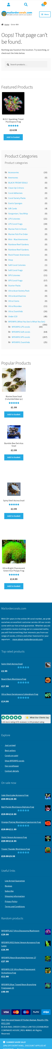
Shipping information (15, 896)
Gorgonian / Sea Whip (18, 213)
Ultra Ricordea (14, 306)
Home (7, 24)
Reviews (8, 886)
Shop (10, 259)
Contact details (12, 771)
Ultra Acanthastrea (17, 296)
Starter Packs (14, 285)
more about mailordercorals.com (27, 639)
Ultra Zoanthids (15, 311)
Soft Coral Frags (15, 270)
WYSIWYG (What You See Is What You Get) (26, 321)
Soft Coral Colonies (17, 265)
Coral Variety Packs (17, 198)
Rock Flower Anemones (19, 254)
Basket (40, 2)
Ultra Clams (13, 301)
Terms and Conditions (15, 906)
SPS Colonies (14, 275)
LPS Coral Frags (15, 224)
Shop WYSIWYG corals (14, 760)
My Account (8, 4)
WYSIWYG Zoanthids (21, 342)
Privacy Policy (11, 901)
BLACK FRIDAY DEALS (18, 182)
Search (26, 4)
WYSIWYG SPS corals (21, 337)
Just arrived (10, 745)
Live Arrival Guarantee (15, 880)
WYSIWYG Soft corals (21, 331)
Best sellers (10, 750)
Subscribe (9, 891)
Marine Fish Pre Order (18, 234)
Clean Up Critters (16, 187)
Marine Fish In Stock (17, 229)
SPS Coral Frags (15, 280)
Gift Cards (12, 208)
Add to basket (13, 137)
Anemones (13, 177)
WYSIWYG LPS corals (21, 326)
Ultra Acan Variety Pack (18, 290)
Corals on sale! (11, 755)
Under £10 (12, 316)
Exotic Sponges (15, 203)
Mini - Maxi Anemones (18, 239)
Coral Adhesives (15, 193)
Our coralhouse (12, 766)
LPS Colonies (14, 218)
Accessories (13, 172)
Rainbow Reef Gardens (18, 244)
